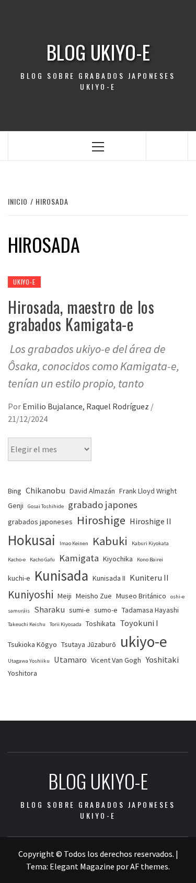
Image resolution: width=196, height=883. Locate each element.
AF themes (149, 866)
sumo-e (106, 610)
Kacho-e (17, 559)
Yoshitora (22, 673)
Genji (16, 505)
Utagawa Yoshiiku (29, 660)
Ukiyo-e (24, 281)
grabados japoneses (40, 521)
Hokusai (31, 540)
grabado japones (102, 505)
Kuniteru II (149, 577)
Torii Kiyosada (66, 624)
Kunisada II (109, 578)
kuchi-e (19, 578)
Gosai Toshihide (46, 506)
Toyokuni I (139, 623)
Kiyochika (118, 558)
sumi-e (79, 610)
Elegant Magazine (82, 866)
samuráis (19, 610)
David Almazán (92, 491)
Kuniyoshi (30, 594)
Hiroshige (101, 520)
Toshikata (101, 623)
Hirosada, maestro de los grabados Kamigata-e (81, 315)
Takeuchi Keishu (26, 624)
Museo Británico (141, 596)
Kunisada (61, 575)
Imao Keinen (74, 543)
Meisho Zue (94, 596)
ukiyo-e (143, 641)
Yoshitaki (162, 659)
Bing (14, 491)
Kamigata (79, 558)
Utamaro (70, 659)
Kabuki (110, 541)
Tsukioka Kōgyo (32, 644)
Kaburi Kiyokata (150, 543)
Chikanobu (45, 490)
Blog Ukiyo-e (98, 52)
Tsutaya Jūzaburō (88, 644)
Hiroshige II (150, 521)
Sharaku (49, 609)
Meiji (64, 596)
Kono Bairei (150, 559)
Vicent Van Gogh (116, 660)
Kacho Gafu (42, 559)
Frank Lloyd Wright (148, 491)
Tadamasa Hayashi (150, 610)
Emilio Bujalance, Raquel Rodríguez (86, 406)
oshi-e (177, 596)
